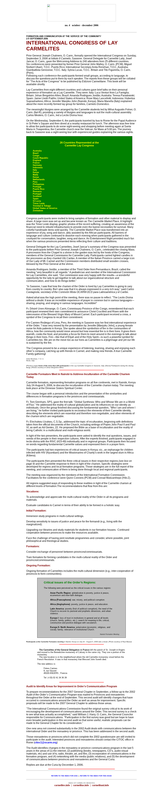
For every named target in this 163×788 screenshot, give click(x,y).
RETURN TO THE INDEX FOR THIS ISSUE (95, 776)
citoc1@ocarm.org (46, 742)
